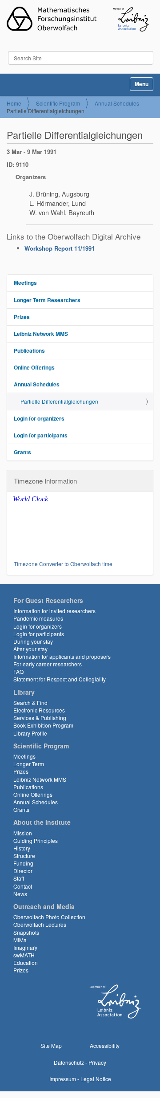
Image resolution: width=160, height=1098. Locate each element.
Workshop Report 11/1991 (59, 248)
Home (14, 103)
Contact (22, 886)
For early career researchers (47, 664)
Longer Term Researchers (47, 300)
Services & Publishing (39, 717)
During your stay (33, 641)
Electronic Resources (39, 710)
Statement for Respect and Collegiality (59, 679)
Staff (18, 878)
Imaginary (25, 947)
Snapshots (26, 932)
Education (25, 962)
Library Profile (30, 733)
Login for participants (41, 435)
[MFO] (78, 19)
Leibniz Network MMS (41, 334)
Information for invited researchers (54, 610)
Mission (22, 833)
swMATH (24, 955)
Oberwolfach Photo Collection (49, 917)
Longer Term (28, 763)
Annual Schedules (117, 103)
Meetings (25, 283)
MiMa (20, 940)
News (20, 893)
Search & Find (30, 702)
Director (22, 870)
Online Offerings (34, 367)
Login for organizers (39, 418)
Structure (24, 855)
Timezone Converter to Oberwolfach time (63, 563)
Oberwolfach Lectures (39, 924)
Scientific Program (58, 103)
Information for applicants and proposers (62, 656)
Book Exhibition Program (43, 725)
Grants (22, 452)
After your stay (30, 649)
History (21, 848)
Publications (29, 350)
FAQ (18, 671)
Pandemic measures (38, 618)
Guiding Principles (35, 840)
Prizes (22, 317)
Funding (23, 863)
